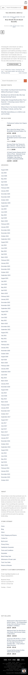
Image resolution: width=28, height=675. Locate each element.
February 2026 (5, 188)
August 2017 (4, 420)
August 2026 (4, 170)
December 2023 (5, 266)
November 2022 (5, 305)
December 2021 (5, 326)
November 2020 (5, 350)
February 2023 (5, 296)
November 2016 (5, 441)
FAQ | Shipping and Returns (9, 535)
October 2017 (5, 414)
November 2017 (5, 411)
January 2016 (5, 471)
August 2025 (4, 206)
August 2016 (4, 450)
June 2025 (4, 212)
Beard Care (6, 16)
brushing (3, 72)
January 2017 (5, 438)
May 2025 (4, 215)
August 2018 (4, 389)
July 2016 (4, 453)
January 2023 (5, 299)
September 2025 (5, 203)
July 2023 (4, 281)
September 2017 (5, 417)
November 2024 (5, 233)
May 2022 (4, 320)
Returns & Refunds (6, 565)
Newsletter (4, 553)
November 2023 (5, 269)
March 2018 (4, 402)
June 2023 (4, 284)
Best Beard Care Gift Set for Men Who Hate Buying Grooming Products (13, 96)
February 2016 (5, 468)
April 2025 (4, 218)
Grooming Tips (18, 16)
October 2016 (5, 444)
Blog (2, 529)
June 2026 (4, 176)
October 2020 (5, 353)
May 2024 (4, 251)
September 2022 (5, 308)
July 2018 (4, 393)
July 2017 (4, 423)
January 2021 (5, 347)
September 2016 (5, 447)
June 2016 (4, 456)
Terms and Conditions (7, 550)
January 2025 (5, 227)
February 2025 (5, 224)
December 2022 (5, 302)
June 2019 (4, 374)
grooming (8, 72)
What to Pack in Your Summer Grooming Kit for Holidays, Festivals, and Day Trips (13, 108)
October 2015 (5, 480)
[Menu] (2, 3)
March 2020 (4, 362)
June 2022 (4, 317)
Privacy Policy (5, 544)
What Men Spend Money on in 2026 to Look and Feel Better (13, 113)
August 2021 (4, 332)
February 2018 (5, 405)
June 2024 (4, 248)
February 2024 (5, 260)
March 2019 (4, 380)
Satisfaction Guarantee (7, 547)
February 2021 (5, 344)
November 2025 (5, 197)
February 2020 (5, 365)
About (2, 532)
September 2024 (5, 239)
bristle (19, 71)
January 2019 (5, 383)
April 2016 (4, 462)
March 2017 (4, 432)
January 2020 (5, 368)
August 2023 (4, 278)
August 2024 (4, 242)
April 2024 (4, 254)
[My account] (5, 2)
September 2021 (5, 329)
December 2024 (5, 230)
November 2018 (5, 386)
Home (3, 526)
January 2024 (5, 263)
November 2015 (5, 477)
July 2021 (4, 335)
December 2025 (5, 194)
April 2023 (4, 290)
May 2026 (4, 179)
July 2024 (4, 245)
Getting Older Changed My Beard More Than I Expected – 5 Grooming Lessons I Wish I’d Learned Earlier (13, 102)
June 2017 (4, 426)
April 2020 (4, 359)
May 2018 (4, 399)
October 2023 (5, 272)
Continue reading (14, 64)
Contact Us (4, 538)
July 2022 (4, 314)
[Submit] (25, 7)
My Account (4, 541)
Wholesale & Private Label (8, 559)
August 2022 (4, 311)
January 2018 (5, 408)
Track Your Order (5, 562)
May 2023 (4, 287)
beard (9, 71)
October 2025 (5, 200)
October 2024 (5, 236)
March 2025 (4, 221)
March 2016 (4, 465)
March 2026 (4, 185)
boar (17, 71)
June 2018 (4, 395)
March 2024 (4, 257)
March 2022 (4, 323)
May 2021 (4, 338)
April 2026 (4, 182)
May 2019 (4, 377)
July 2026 (4, 172)
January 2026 (5, 191)
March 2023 (4, 293)
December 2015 (5, 474)
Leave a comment (23, 72)
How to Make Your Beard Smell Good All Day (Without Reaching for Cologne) (13, 91)
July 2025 (4, 209)
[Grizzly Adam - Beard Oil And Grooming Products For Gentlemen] (14, 2)
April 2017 (4, 429)
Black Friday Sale (6, 556)
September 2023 (5, 275)
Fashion (12, 16)
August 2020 (4, 356)
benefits (13, 71)
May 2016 (4, 459)
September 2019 (5, 371)
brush (22, 71)
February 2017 (5, 435)
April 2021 (4, 341)
